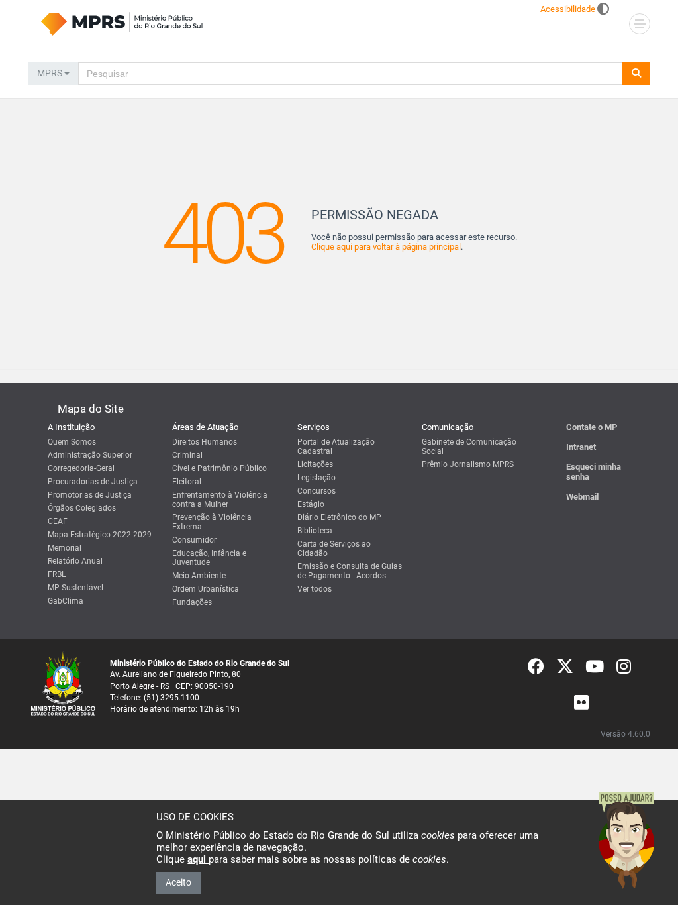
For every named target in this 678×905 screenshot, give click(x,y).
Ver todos (314, 589)
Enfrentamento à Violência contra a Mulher (219, 499)
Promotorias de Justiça (90, 495)
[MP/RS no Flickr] (581, 705)
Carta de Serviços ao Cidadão (334, 548)
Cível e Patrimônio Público (219, 468)
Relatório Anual (75, 561)
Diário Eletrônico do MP (339, 517)
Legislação (316, 477)
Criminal (187, 455)
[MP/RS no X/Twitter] (565, 669)
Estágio (310, 504)
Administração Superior (90, 455)
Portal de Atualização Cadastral (336, 446)
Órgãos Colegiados (82, 508)
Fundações (192, 602)
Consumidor (194, 540)
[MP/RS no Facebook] (536, 669)
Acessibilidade (567, 9)
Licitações (315, 464)
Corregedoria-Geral (81, 468)
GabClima (65, 601)
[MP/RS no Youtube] (594, 669)
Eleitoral (186, 481)
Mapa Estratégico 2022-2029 (100, 534)
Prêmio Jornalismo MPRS (468, 464)
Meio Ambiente (199, 575)
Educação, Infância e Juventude (209, 558)
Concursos (316, 491)
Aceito (178, 882)
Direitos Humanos (204, 442)
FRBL (57, 574)
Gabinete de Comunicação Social (469, 446)
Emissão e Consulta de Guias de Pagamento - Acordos (349, 571)
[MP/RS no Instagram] (624, 669)
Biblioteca (314, 530)
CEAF (58, 521)
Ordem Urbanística (205, 589)
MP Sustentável (75, 587)
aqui (198, 859)
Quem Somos (72, 442)
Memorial (64, 548)
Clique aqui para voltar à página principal (386, 247)
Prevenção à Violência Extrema (212, 522)
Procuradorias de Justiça (93, 481)
